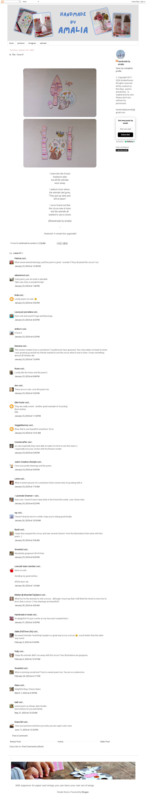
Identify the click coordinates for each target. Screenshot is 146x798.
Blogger (85, 792)
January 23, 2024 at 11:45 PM (28, 416)
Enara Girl (19, 722)
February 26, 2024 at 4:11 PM (27, 676)
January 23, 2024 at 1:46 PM (27, 286)
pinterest (21, 43)
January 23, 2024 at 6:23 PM (27, 337)
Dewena (18, 346)
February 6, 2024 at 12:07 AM (27, 659)
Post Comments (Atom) (33, 746)
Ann (16, 385)
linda (17, 295)
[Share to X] (62, 243)
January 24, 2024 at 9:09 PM (27, 469)
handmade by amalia (124, 62)
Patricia (18, 258)
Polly (17, 651)
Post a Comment (20, 736)
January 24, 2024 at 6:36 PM (27, 453)
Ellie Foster (20, 402)
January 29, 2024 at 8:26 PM (27, 557)
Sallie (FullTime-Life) (24, 631)
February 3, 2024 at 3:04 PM (27, 642)
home (11, 43)
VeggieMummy (21, 425)
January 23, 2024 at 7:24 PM (27, 359)
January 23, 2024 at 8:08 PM (27, 376)
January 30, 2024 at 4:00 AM (27, 605)
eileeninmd (20, 275)
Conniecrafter (21, 442)
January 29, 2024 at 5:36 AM (27, 540)
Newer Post (15, 741)
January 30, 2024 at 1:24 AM (27, 585)
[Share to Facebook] (64, 243)
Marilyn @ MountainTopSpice (28, 595)
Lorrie (17, 479)
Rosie (17, 368)
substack (43, 43)
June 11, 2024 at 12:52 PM (26, 730)
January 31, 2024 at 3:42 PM (27, 622)
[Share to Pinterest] (66, 243)
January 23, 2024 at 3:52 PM (27, 303)
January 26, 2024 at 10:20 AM (28, 520)
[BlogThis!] (60, 243)
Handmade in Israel (23, 614)
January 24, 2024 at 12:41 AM (28, 433)
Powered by (120, 141)
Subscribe (125, 135)
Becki (17, 529)
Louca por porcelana (24, 312)
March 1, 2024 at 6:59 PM (26, 693)
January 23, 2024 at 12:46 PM (28, 266)
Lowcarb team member (25, 566)
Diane (17, 685)
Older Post (105, 741)
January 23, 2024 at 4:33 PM (27, 320)
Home (60, 741)
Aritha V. (18, 329)
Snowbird (19, 549)
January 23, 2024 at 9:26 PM (27, 393)
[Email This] (58, 243)
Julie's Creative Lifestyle (26, 462)
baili (16, 702)
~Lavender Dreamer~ (24, 496)
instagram (32, 43)
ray (16, 513)
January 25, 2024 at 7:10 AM (27, 486)
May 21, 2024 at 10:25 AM (26, 713)
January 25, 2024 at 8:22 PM (27, 503)
